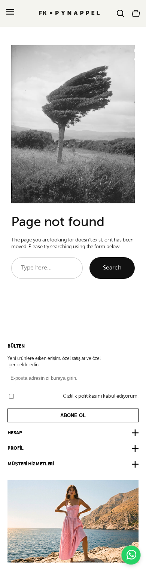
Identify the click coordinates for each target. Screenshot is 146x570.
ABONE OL (73, 415)
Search (112, 267)
